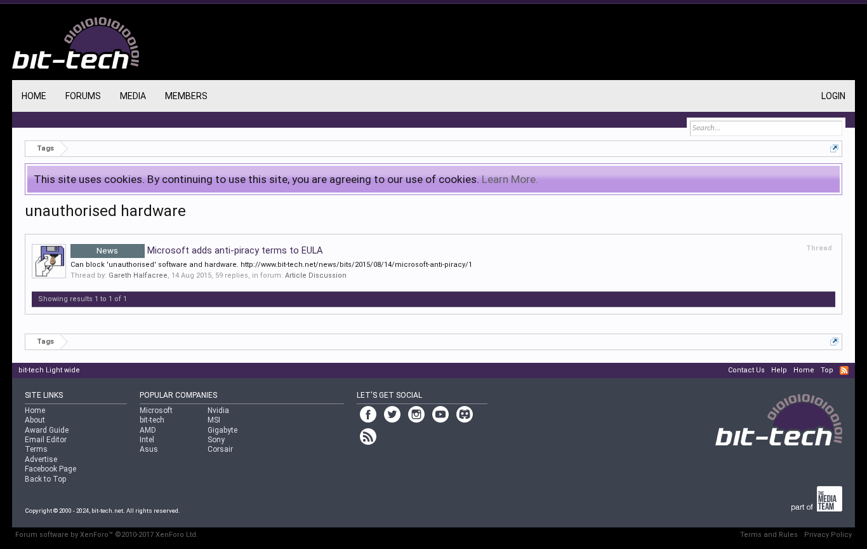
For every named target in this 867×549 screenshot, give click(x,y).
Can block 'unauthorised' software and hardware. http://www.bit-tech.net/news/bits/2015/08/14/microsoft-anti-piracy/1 (271, 265)
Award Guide (47, 430)
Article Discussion (316, 275)
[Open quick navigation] (834, 148)
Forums (83, 96)
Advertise (41, 459)
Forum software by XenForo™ (106, 535)
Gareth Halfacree (138, 275)
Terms (36, 449)
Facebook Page (50, 468)
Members (186, 96)
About (35, 420)
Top (827, 370)
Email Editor (46, 439)
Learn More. (510, 179)
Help (779, 370)
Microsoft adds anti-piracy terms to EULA (209, 250)
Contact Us (746, 370)
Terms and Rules (769, 535)
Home (34, 96)
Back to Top (45, 479)
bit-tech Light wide (49, 370)
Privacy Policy (828, 535)
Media (133, 96)
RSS (844, 370)
